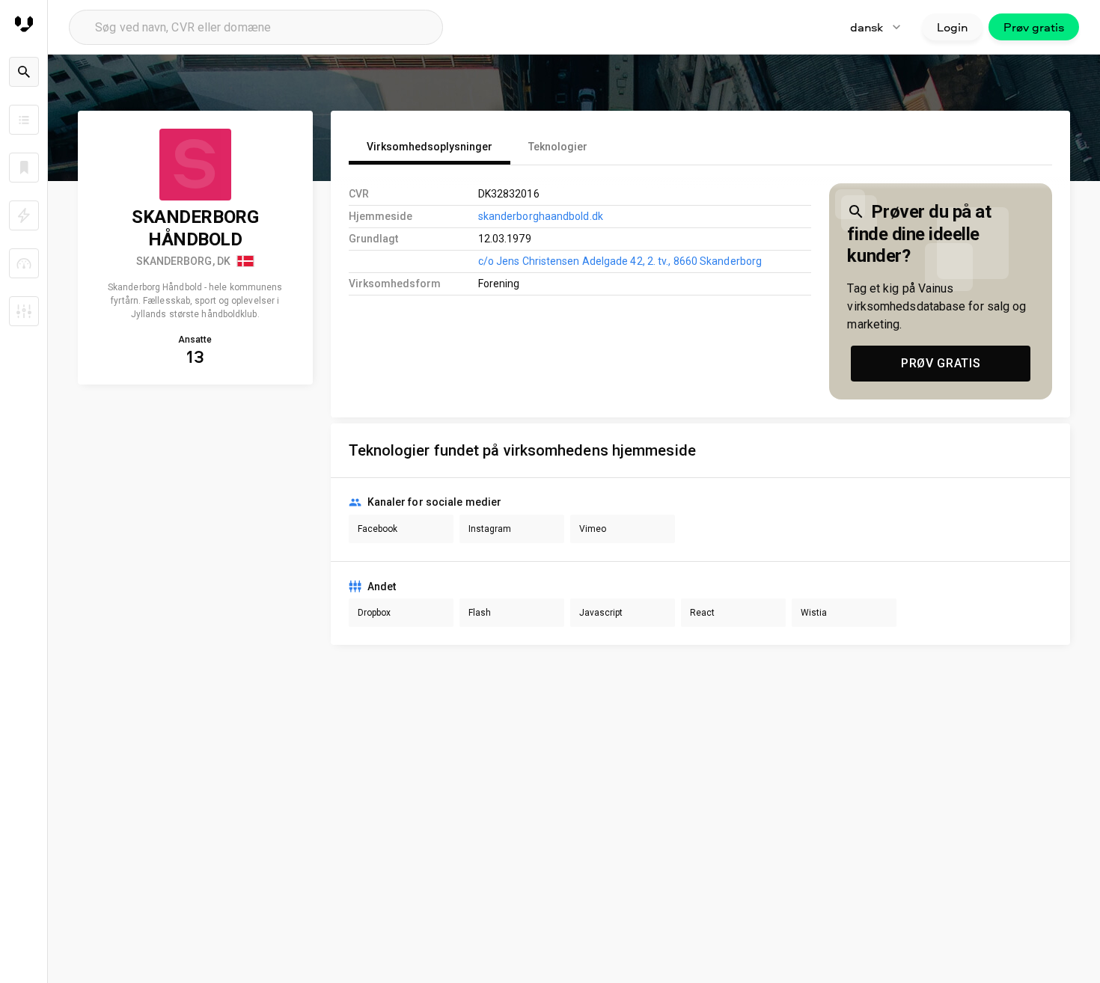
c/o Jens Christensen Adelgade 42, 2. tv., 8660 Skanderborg (620, 261)
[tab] (429, 147)
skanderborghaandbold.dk (540, 216)
